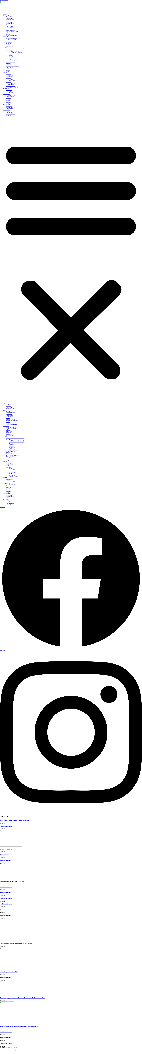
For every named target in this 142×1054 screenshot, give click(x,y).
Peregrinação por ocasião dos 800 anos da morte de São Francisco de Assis (22, 998)
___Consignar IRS (10, 92)
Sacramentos (9, 50)
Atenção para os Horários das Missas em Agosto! (15, 820)
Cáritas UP (8, 74)
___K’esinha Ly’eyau (11, 83)
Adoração (8, 63)
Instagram (8, 102)
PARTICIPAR (6, 94)
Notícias (8, 32)
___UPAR (8, 82)
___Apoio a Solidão (10, 80)
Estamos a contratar (6, 849)
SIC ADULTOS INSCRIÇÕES (16, 51)
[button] (71, 259)
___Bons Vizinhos (10, 86)
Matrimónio (11, 55)
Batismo (11, 54)
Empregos (8, 78)
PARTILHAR (6, 88)
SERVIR (5, 72)
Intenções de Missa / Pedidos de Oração (15, 48)
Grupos (7, 71)
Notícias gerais (9, 108)
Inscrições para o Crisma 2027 (9, 972)
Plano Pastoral (9, 26)
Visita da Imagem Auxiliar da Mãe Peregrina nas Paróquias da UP (20, 1026)
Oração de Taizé (10, 64)
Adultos (8, 44)
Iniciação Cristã (9, 46)
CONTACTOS (6, 110)
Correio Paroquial (10, 96)
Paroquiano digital (10, 19)
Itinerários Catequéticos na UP (13, 38)
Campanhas (8, 91)
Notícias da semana (6, 854)
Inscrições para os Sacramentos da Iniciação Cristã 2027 (17, 943)
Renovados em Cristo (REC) (12, 66)
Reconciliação (12, 58)
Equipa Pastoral (9, 27)
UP (4, 20)
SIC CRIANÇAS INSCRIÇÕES (16, 52)
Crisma (10, 59)
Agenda (8, 28)
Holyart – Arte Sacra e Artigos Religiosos (79, 1052)
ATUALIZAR (6, 104)
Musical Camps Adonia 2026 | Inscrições (12, 881)
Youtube (8, 100)
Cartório (8, 34)
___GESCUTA (9, 79)
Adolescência (9, 42)
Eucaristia (11, 56)
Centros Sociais (9, 75)
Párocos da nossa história (12, 31)
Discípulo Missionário (11, 39)
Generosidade (9, 90)
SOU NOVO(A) (7, 15)
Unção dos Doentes (13, 60)
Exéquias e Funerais (10, 62)
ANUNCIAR (6, 36)
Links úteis (8, 115)
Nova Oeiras (9, 22)
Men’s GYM (9, 68)
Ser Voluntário (9, 76)
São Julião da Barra (10, 23)
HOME (5, 14)
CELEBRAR (6, 47)
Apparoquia (8, 98)
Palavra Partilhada (10, 67)
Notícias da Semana (6, 826)
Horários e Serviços (10, 30)
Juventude (8, 43)
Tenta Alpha (9, 18)
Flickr (7, 103)
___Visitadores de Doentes (12, 87)
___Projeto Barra (10, 84)
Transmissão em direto (11, 95)
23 (16, 1047)
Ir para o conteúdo (4, 0)
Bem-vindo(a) (9, 16)
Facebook (8, 99)
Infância (8, 40)
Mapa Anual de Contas (11, 35)
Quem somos (9, 24)
